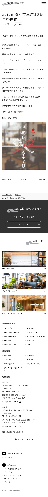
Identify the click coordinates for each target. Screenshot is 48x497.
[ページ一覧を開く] (43, 3)
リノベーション (33, 332)
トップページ (7, 195)
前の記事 (7, 179)
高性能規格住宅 (10, 336)
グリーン (7, 482)
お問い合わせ (9, 364)
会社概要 (7, 355)
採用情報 (30, 355)
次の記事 (39, 179)
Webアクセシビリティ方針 (13, 369)
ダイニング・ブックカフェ (14, 475)
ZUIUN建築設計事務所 (12, 469)
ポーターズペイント (11, 479)
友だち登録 (8, 457)
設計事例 (7, 340)
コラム (29, 344)
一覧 (24, 179)
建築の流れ (31, 340)
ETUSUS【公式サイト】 (36, 336)
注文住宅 (30, 328)
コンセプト (8, 328)
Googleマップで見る (10, 401)
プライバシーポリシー (35, 364)
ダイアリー (31, 359)
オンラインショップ (25, 439)
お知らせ (18, 195)
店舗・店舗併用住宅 (11, 332)
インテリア (8, 472)
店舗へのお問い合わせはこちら (12, 432)
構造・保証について (11, 344)
